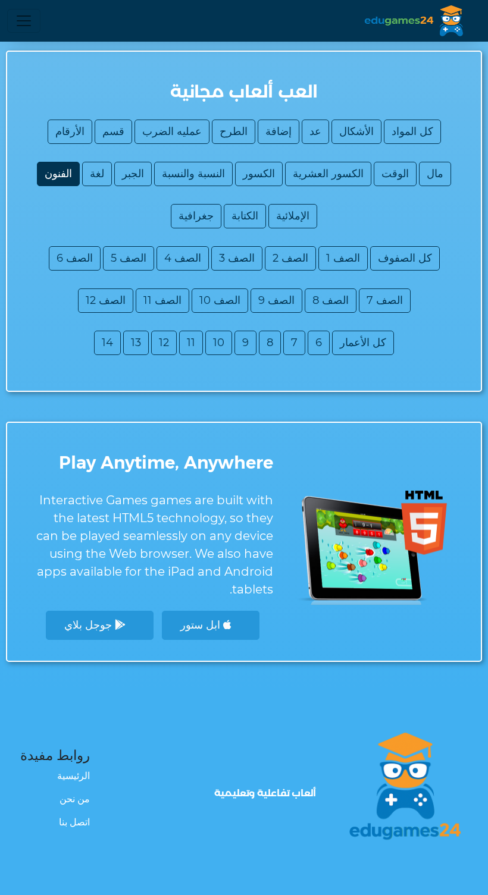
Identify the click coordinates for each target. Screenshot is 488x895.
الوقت (395, 173)
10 (218, 342)
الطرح (234, 131)
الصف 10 (219, 300)
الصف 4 (182, 258)
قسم (113, 131)
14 (107, 342)
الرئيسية (73, 775)
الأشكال (356, 131)
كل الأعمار (363, 342)
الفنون (58, 173)
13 (136, 342)
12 (164, 342)
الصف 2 (290, 258)
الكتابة (245, 215)
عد (315, 131)
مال (435, 173)
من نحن (75, 799)
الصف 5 (128, 258)
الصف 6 (75, 258)
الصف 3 (237, 258)
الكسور (259, 173)
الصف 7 (385, 300)
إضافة (278, 131)
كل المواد (412, 131)
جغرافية (196, 215)
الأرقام (70, 131)
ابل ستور (201, 625)
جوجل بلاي (89, 625)
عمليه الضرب (172, 131)
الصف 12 (106, 300)
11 (191, 342)
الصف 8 (330, 300)
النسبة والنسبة (193, 173)
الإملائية (292, 215)
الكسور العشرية (328, 173)
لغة (97, 173)
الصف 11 (162, 300)
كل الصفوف (405, 258)
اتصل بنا (74, 822)
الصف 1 (343, 258)
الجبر (133, 173)
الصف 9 (276, 300)
